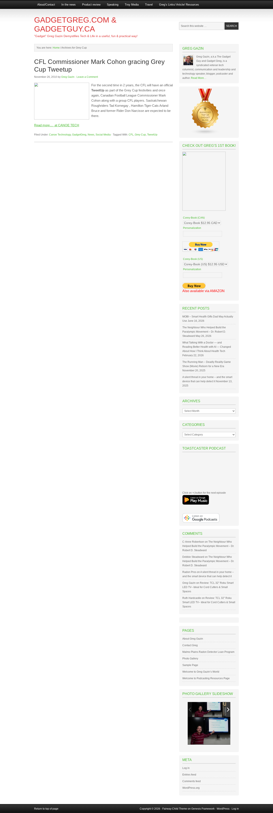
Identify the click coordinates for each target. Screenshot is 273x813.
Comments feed (191, 781)
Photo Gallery (190, 658)
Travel (149, 4)
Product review (91, 4)
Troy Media (132, 4)
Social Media (103, 134)
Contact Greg (190, 645)
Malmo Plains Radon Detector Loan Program (208, 651)
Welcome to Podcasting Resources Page (206, 678)
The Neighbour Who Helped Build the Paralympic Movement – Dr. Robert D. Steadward (204, 331)
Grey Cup (140, 134)
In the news (68, 4)
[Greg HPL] (207, 709)
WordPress (223, 808)
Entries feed (189, 774)
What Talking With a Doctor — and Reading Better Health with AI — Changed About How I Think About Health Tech (206, 347)
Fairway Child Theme (174, 808)
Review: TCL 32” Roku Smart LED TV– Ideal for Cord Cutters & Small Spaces (208, 587)
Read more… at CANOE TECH (56, 125)
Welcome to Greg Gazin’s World (200, 671)
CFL (131, 134)
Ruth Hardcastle (191, 598)
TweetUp (152, 134)
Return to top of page (46, 808)
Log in (186, 768)
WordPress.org (191, 787)
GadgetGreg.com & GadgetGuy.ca (75, 24)
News (91, 134)
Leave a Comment (87, 76)
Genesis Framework (203, 808)
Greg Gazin (67, 76)
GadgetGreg (79, 134)
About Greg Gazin (192, 638)
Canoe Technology (60, 134)
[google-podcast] (200, 521)
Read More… (198, 77)
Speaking (112, 4)
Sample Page (190, 665)
